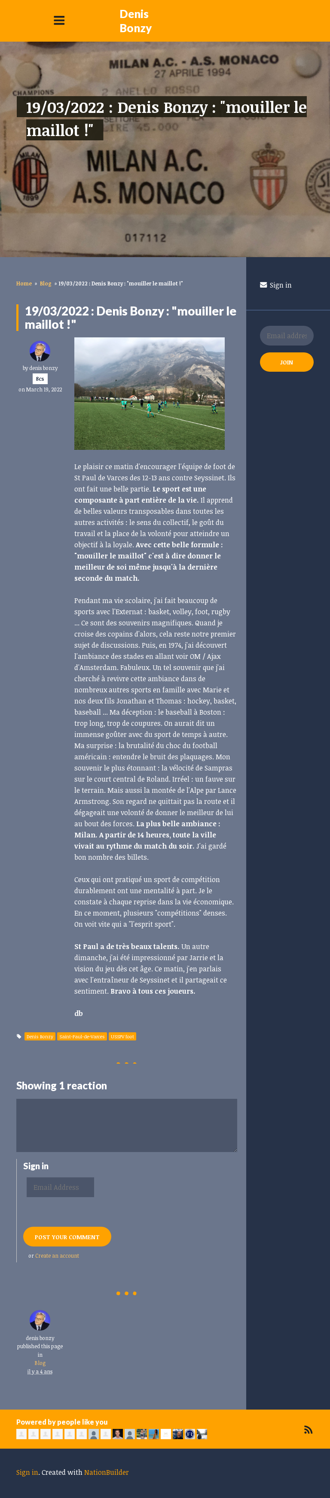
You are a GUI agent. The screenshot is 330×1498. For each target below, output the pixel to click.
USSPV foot (122, 1036)
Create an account (57, 1255)
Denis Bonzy (135, 21)
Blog (46, 283)
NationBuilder (106, 1472)
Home (24, 283)
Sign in (280, 285)
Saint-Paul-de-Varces (82, 1036)
